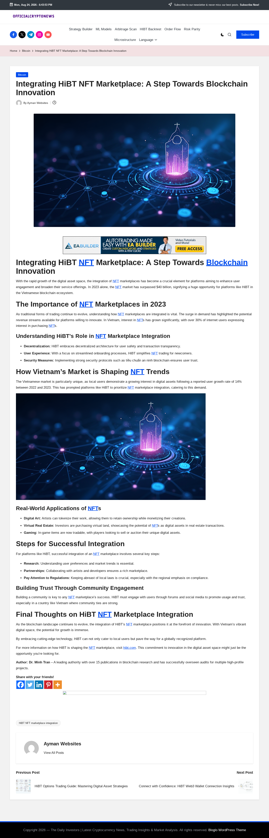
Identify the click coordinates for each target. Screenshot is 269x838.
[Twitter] (30, 684)
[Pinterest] (48, 684)
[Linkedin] (39, 684)
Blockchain (227, 262)
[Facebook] (20, 684)
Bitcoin (22, 74)
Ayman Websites (62, 743)
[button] (247, 34)
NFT (86, 262)
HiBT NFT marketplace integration (38, 723)
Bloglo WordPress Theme (227, 830)
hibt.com (129, 648)
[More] (57, 684)
